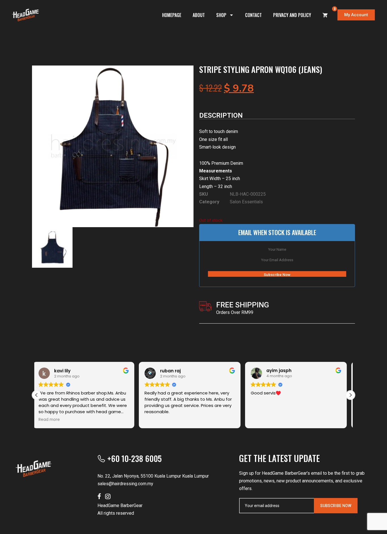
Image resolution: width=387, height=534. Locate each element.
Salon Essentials (246, 201)
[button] (350, 395)
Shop (221, 15)
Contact (253, 15)
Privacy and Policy (292, 15)
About (199, 15)
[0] (325, 15)
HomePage (171, 15)
